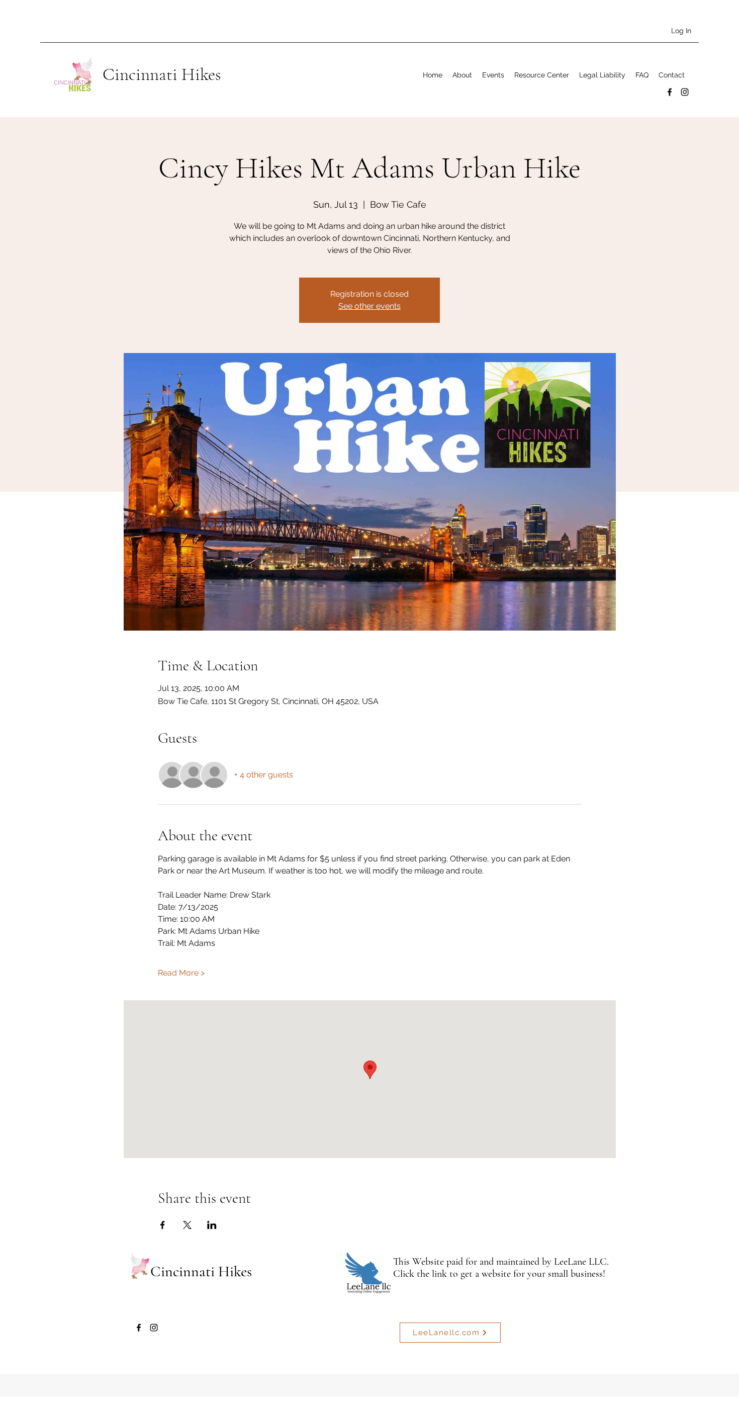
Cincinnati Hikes (162, 74)
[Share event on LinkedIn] (212, 1225)
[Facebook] (670, 92)
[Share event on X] (187, 1225)
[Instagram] (685, 92)
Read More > (181, 973)
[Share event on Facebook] (162, 1225)
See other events (369, 306)
